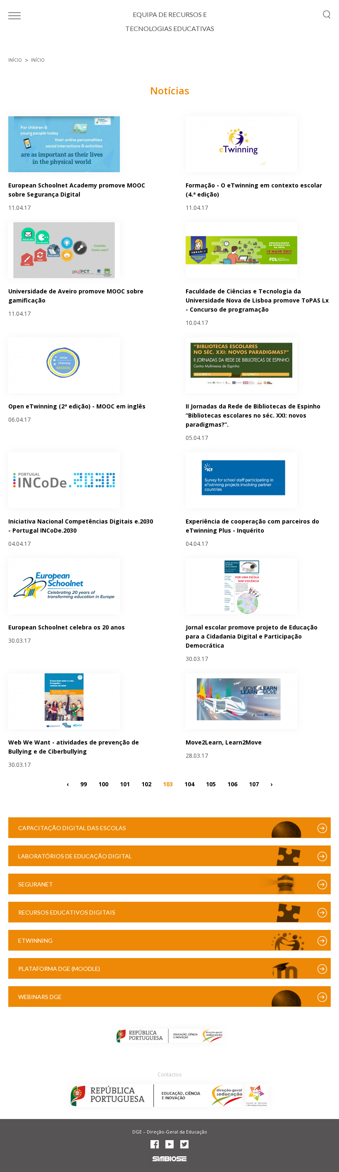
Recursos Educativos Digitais (66, 912)
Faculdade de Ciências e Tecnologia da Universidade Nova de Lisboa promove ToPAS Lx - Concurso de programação (257, 300)
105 (211, 784)
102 (146, 784)
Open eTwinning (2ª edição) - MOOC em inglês (77, 406)
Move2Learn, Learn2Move (224, 742)
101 (125, 784)
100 (103, 784)
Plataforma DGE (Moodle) (59, 968)
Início (15, 60)
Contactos (169, 1074)
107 (254, 784)
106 (232, 784)
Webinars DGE (40, 996)
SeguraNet (35, 884)
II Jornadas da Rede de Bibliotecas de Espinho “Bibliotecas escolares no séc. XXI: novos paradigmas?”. (253, 415)
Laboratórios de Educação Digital (75, 856)
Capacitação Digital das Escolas (72, 827)
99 (83, 784)
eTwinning (35, 940)
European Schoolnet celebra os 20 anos (66, 627)
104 (189, 784)
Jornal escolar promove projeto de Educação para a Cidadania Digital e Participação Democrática (252, 636)
